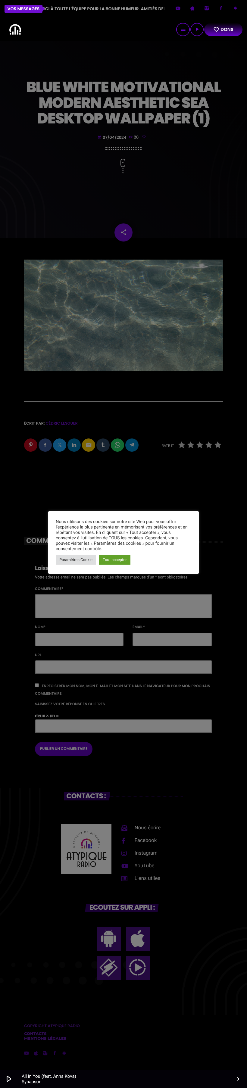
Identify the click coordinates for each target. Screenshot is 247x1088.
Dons (223, 29)
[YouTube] (178, 9)
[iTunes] (192, 9)
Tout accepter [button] (115, 560)
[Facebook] (221, 9)
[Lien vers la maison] (15, 29)
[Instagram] (206, 9)
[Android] (235, 9)
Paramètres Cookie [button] (75, 560)
